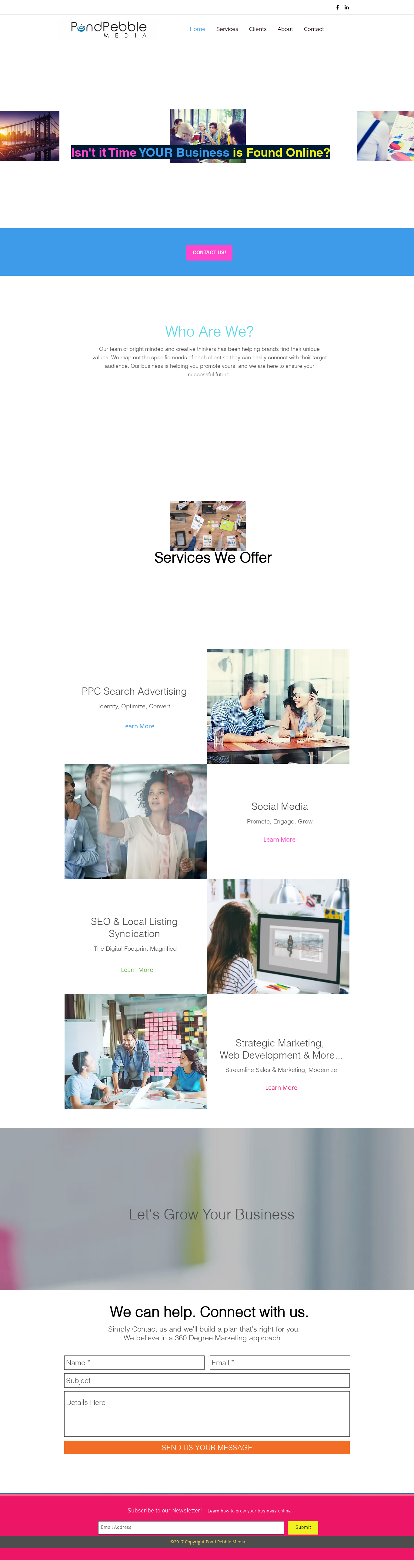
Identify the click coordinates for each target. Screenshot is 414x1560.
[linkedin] (347, 7)
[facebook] (338, 7)
